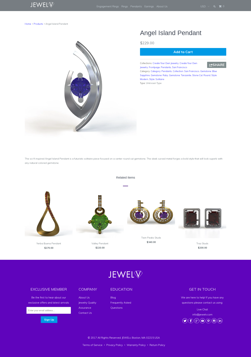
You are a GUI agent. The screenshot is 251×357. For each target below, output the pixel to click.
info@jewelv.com (202, 314)
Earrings (149, 6)
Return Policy (157, 345)
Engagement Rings (108, 6)
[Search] (215, 6)
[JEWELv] (42, 5)
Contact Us (85, 312)
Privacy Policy (114, 345)
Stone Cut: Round (201, 75)
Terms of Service (92, 345)
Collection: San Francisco (186, 71)
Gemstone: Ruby (159, 75)
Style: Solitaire (156, 79)
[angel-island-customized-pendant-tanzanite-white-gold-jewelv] (81, 84)
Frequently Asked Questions (120, 305)
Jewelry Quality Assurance (87, 305)
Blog (113, 297)
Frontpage (154, 67)
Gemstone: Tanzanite (180, 75)
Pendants (136, 6)
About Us (162, 6)
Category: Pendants (161, 71)
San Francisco (179, 67)
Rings (124, 6)
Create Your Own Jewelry (166, 63)
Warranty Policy (136, 345)
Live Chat (202, 309)
